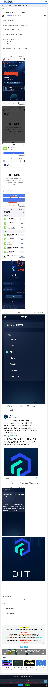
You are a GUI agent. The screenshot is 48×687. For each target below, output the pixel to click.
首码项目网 (26, 680)
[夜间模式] (46, 1)
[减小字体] (43, 8)
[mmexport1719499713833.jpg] (14, 511)
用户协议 (21, 676)
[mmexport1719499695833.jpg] (14, 130)
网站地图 (30, 676)
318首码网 (16, 629)
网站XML (26, 676)
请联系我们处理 (35, 682)
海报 (26, 646)
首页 (7, 5)
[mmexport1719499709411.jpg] (24, 356)
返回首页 (16, 676)
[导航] (1, 1)
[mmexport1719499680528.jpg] (14, 79)
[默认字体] (44, 8)
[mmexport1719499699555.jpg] (14, 232)
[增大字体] (45, 8)
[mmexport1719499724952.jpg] (24, 559)
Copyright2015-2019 (19, 680)
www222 (8, 15)
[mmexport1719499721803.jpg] (20, 444)
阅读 (22, 646)
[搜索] (43, 2)
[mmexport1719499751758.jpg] (14, 181)
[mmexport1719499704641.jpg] (14, 284)
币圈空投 (11, 5)
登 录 (21, 685)
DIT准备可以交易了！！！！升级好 (21, 5)
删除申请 (42, 682)
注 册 (27, 685)
